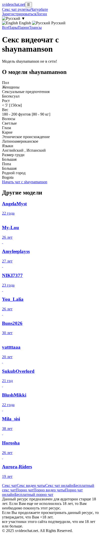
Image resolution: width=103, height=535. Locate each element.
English (25, 23)
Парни (23, 27)
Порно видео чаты (49, 490)
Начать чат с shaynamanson (24, 182)
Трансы (35, 27)
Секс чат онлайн (59, 485)
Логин (41, 14)
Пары (13, 27)
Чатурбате (39, 9)
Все (5, 27)
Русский (58, 23)
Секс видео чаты (31, 485)
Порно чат (25, 490)
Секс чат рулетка (16, 9)
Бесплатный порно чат (33, 494)
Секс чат (9, 485)
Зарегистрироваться (19, 14)
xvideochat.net (13, 4)
